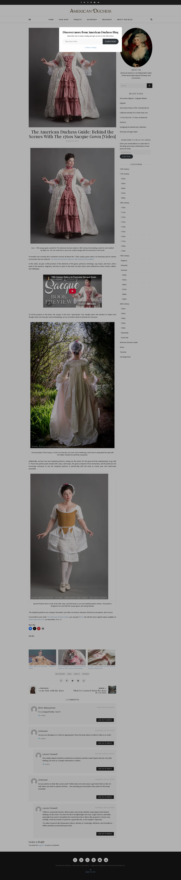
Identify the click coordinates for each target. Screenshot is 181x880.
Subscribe (110, 41)
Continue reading (90, 47)
